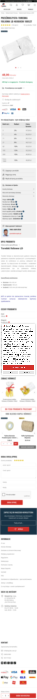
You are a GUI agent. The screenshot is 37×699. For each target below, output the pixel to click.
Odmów (10, 372)
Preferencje (26, 372)
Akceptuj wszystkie (18, 367)
